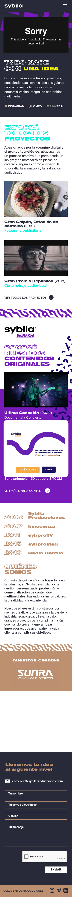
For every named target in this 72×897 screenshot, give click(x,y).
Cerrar (48, 469)
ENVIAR (56, 870)
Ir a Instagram (28, 469)
